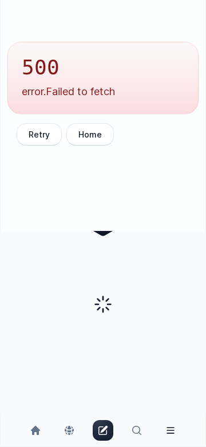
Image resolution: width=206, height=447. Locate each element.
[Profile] (170, 430)
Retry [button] (39, 134)
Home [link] (90, 134)
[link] (36, 430)
